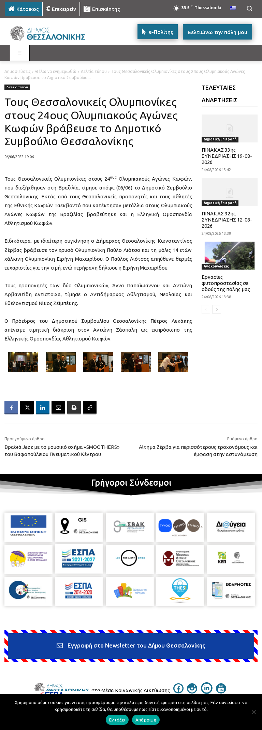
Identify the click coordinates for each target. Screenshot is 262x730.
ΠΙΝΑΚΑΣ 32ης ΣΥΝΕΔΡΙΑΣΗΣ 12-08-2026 (227, 220)
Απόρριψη (145, 719)
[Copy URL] (90, 407)
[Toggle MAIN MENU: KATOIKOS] (20, 53)
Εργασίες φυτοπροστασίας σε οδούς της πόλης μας (226, 283)
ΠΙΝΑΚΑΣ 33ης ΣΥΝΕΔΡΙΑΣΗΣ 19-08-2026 (227, 156)
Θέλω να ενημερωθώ (55, 71)
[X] (27, 407)
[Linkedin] (42, 407)
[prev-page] (206, 309)
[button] (249, 8)
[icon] (178, 691)
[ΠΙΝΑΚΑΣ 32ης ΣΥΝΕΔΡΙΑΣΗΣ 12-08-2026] (230, 192)
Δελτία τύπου (94, 71)
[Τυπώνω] (74, 407)
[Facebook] (11, 407)
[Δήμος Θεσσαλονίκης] (51, 33)
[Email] (58, 407)
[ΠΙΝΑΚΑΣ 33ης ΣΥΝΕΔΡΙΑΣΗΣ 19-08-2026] (230, 128)
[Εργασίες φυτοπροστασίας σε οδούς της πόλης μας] (230, 256)
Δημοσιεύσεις (17, 71)
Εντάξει (117, 719)
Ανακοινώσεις (216, 266)
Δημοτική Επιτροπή (220, 139)
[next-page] (217, 309)
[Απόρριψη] (253, 712)
